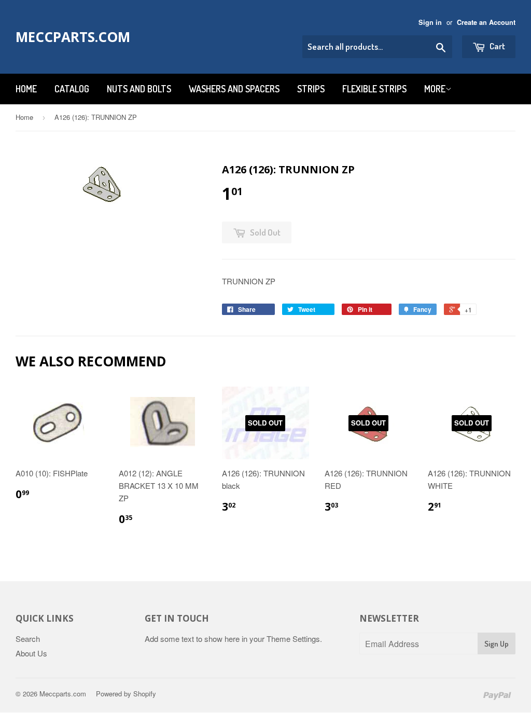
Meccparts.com (73, 37)
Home (26, 88)
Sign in (430, 22)
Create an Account (486, 22)
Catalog (71, 88)
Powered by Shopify (126, 693)
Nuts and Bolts (139, 88)
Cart (496, 45)
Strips (311, 88)
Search (28, 638)
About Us (31, 653)
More (434, 88)
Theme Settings (293, 638)
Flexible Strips (374, 88)
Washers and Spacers (234, 88)
